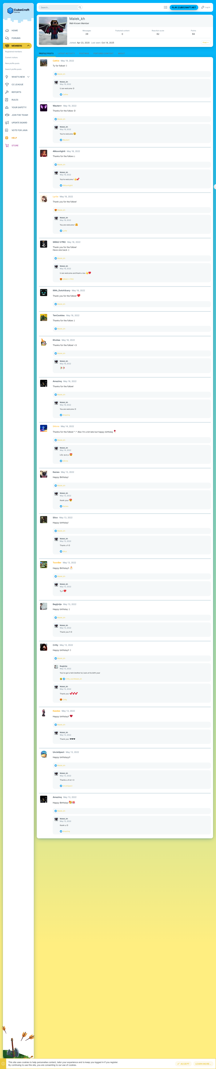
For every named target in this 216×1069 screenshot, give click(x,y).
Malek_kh (64, 82)
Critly (55, 645)
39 (86, 34)
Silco (55, 517)
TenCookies (59, 315)
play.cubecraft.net (184, 7)
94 (193, 34)
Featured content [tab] (103, 53)
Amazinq (57, 381)
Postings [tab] (84, 53)
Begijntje (57, 604)
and (74, 679)
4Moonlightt (59, 151)
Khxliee (56, 340)
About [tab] (121, 53)
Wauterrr (57, 105)
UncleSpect (58, 752)
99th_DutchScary (61, 290)
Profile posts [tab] (46, 53)
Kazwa (56, 472)
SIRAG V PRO (59, 242)
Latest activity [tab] (66, 53)
